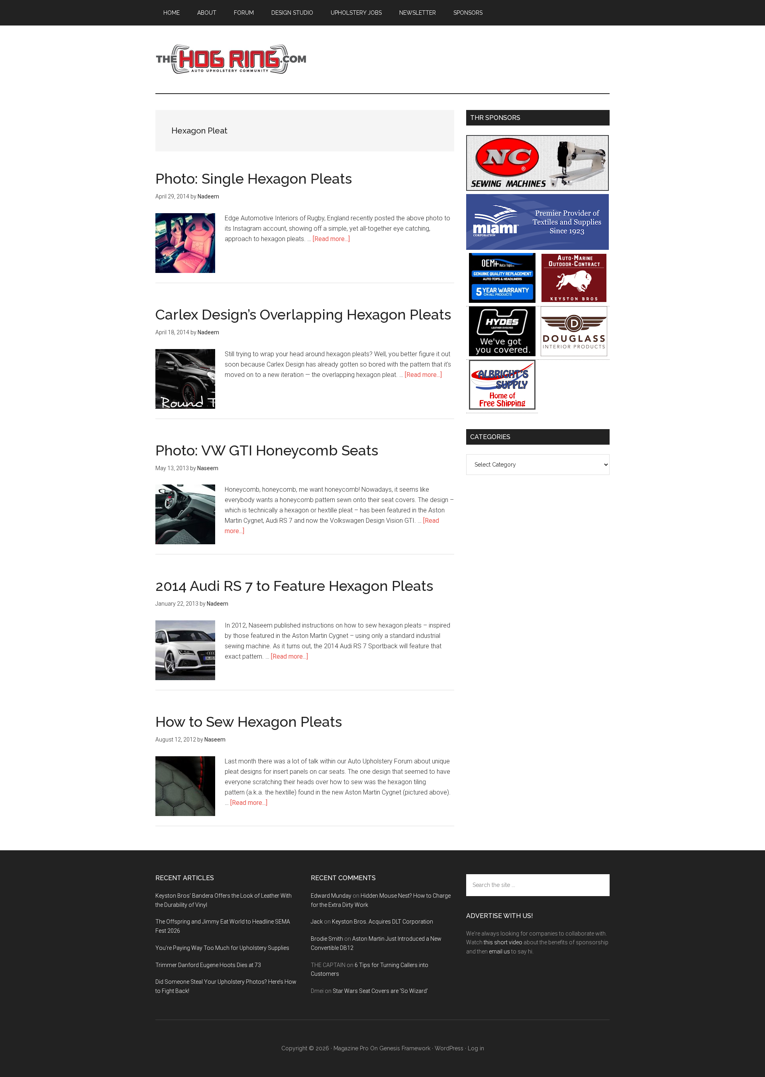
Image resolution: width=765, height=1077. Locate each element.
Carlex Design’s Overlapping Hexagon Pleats (303, 314)
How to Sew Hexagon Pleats (248, 721)
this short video (503, 942)
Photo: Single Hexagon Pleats (253, 178)
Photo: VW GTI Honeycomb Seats (266, 450)
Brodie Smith (327, 939)
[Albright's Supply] (502, 407)
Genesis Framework (404, 1048)
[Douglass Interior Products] (574, 354)
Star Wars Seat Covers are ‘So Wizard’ (380, 991)
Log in (476, 1048)
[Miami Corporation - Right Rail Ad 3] (537, 247)
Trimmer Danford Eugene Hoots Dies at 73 (208, 965)
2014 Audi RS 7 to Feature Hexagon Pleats (294, 585)
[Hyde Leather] (502, 354)
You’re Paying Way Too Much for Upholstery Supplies (222, 948)
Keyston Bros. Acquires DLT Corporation (382, 921)
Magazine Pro (351, 1048)
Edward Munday (331, 896)
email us (499, 951)
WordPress (449, 1048)
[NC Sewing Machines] (537, 188)
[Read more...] (331, 239)
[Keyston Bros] (574, 300)
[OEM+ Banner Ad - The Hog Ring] (502, 300)
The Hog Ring (231, 59)
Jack (317, 921)
